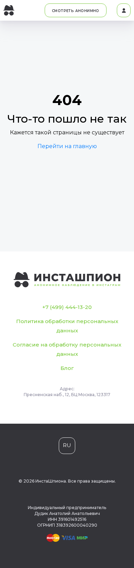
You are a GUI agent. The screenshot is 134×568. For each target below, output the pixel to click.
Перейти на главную (67, 146)
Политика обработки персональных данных (67, 326)
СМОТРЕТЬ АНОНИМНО (75, 11)
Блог (67, 368)
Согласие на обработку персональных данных (67, 349)
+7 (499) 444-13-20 (67, 307)
